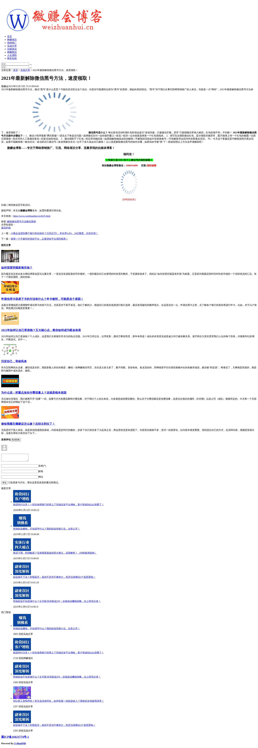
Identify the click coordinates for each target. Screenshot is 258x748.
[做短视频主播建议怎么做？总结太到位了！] (10, 417)
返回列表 (6, 228)
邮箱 (40, 471)
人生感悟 (12, 55)
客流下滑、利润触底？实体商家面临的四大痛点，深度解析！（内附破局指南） (55, 553)
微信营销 (31, 221)
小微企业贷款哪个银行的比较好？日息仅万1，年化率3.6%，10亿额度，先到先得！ (54, 233)
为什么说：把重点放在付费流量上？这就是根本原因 (33, 392)
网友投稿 (12, 58)
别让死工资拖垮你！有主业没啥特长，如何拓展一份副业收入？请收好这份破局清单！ (58, 701)
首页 (9, 36)
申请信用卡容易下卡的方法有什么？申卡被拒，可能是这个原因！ (42, 298)
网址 (40, 477)
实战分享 (12, 46)
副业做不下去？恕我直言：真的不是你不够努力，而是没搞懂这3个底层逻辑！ (54, 577)
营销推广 (12, 42)
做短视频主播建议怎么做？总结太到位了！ (28, 423)
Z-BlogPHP (20, 743)
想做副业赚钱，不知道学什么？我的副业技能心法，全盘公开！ (46, 528)
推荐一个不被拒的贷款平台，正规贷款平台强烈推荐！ (39, 239)
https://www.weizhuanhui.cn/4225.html (31, 216)
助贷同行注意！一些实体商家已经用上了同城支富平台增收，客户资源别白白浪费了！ (58, 504)
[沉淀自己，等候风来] (10, 355)
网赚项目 (12, 39)
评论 (4, 483)
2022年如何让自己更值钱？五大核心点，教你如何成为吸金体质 (41, 330)
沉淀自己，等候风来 (14, 361)
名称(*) (42, 466)
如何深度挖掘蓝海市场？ (16, 267)
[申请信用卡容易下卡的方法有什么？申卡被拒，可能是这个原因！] (10, 293)
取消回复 (16, 440)
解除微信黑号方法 (16, 221)
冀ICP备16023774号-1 (15, 736)
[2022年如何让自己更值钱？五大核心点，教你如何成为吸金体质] (10, 324)
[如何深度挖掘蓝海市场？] (10, 261)
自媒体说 (12, 49)
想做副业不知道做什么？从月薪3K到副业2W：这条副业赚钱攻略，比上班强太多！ (57, 601)
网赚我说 (12, 52)
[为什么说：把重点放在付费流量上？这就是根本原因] (10, 386)
